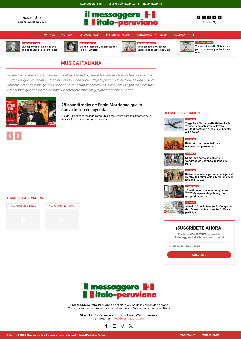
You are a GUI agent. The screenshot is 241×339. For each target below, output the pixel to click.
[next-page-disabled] (18, 135)
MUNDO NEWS (192, 186)
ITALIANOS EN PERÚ (30, 43)
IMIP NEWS (190, 119)
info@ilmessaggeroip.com (129, 318)
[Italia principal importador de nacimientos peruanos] (174, 143)
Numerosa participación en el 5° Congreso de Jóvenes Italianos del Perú (206, 160)
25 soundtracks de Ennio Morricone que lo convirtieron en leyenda (101, 107)
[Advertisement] (81, 168)
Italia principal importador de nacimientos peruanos (202, 145)
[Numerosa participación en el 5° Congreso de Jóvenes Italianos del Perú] (174, 159)
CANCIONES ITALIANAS (23, 206)
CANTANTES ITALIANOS (62, 206)
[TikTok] (122, 326)
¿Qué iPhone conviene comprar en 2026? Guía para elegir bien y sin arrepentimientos (206, 193)
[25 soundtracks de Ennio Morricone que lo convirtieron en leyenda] (31, 112)
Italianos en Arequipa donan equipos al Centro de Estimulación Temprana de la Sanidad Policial (209, 177)
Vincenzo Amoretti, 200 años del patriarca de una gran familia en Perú (213, 49)
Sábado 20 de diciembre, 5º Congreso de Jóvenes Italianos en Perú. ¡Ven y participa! (208, 209)
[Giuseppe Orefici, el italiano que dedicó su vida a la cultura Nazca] (13, 46)
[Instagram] (204, 17)
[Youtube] (214, 17)
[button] (209, 22)
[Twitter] (209, 17)
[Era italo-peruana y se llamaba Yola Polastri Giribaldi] (71, 46)
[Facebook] (198, 17)
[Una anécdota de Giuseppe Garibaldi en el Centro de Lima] (129, 46)
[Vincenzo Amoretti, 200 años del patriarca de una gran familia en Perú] (187, 46)
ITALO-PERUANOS (88, 43)
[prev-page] (9, 135)
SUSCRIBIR (199, 254)
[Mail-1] (220, 17)
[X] (131, 326)
